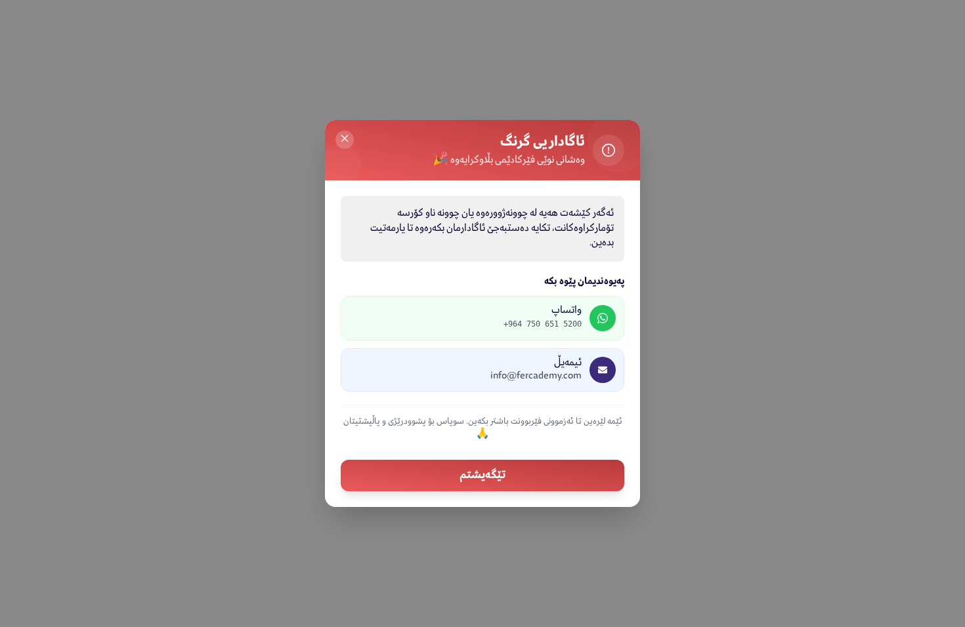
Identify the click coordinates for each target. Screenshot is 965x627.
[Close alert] (344, 140)
